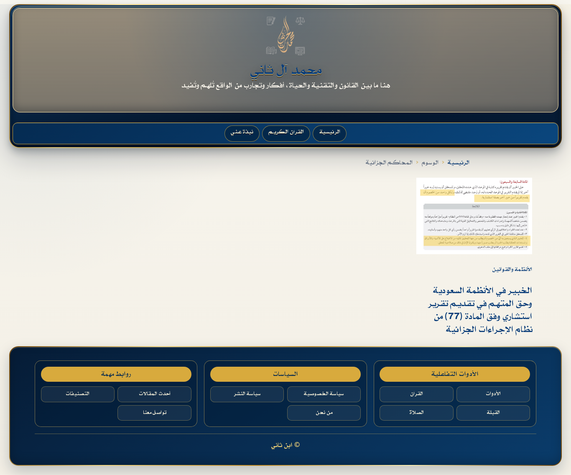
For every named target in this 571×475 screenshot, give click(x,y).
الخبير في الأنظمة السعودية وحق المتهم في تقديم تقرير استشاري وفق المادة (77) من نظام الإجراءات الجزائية (480, 310)
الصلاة (416, 412)
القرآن (416, 394)
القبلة (493, 412)
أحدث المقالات (155, 394)
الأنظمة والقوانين (512, 269)
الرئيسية (458, 162)
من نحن (324, 412)
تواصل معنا (154, 412)
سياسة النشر (247, 394)
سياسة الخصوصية (324, 394)
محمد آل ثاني (285, 70)
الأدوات (493, 394)
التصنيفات (77, 394)
